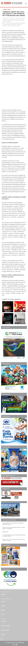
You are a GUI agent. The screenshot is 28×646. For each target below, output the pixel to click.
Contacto (3, 634)
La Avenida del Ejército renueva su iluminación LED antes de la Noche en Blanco (14, 535)
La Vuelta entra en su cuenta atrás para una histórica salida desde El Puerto (12, 523)
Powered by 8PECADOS (19, 642)
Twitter (2, 614)
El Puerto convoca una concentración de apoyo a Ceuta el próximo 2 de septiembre (13, 528)
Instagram (3, 605)
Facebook (3, 601)
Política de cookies (5, 630)
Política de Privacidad (5, 625)
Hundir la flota (5, 531)
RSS (2, 638)
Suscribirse (3, 594)
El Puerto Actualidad (11, 642)
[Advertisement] (14, 91)
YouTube (3, 610)
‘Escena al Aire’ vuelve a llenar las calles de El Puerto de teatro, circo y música (13, 540)
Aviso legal (3, 621)
